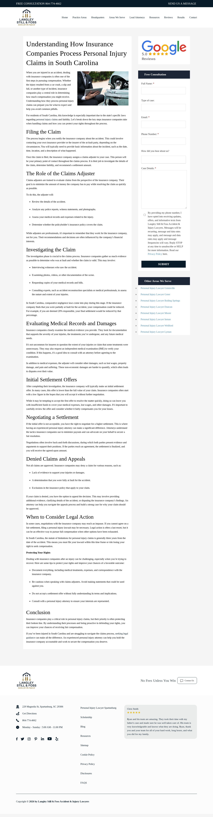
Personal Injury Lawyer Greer (155, 294)
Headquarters (97, 17)
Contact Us (189, 680)
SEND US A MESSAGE (182, 3)
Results (181, 17)
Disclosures (86, 773)
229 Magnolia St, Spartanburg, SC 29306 (42, 706)
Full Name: (147, 83)
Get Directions (29, 713)
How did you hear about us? (155, 151)
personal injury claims (47, 119)
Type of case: (147, 100)
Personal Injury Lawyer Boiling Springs (160, 300)
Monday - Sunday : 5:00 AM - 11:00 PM (42, 727)
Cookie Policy (87, 754)
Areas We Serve (117, 17)
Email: (145, 117)
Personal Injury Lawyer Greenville (158, 288)
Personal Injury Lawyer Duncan (156, 307)
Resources (154, 17)
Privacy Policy (155, 254)
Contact (193, 17)
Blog (82, 726)
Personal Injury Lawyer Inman (156, 319)
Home (65, 17)
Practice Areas (80, 17)
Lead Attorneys (137, 17)
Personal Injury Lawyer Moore (156, 313)
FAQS (83, 782)
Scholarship (86, 717)
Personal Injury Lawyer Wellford (157, 325)
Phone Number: (150, 134)
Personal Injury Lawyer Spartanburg (98, 708)
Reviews (168, 17)
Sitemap (84, 745)
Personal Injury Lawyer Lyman (156, 331)
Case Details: (148, 168)
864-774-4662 (53, 3)
